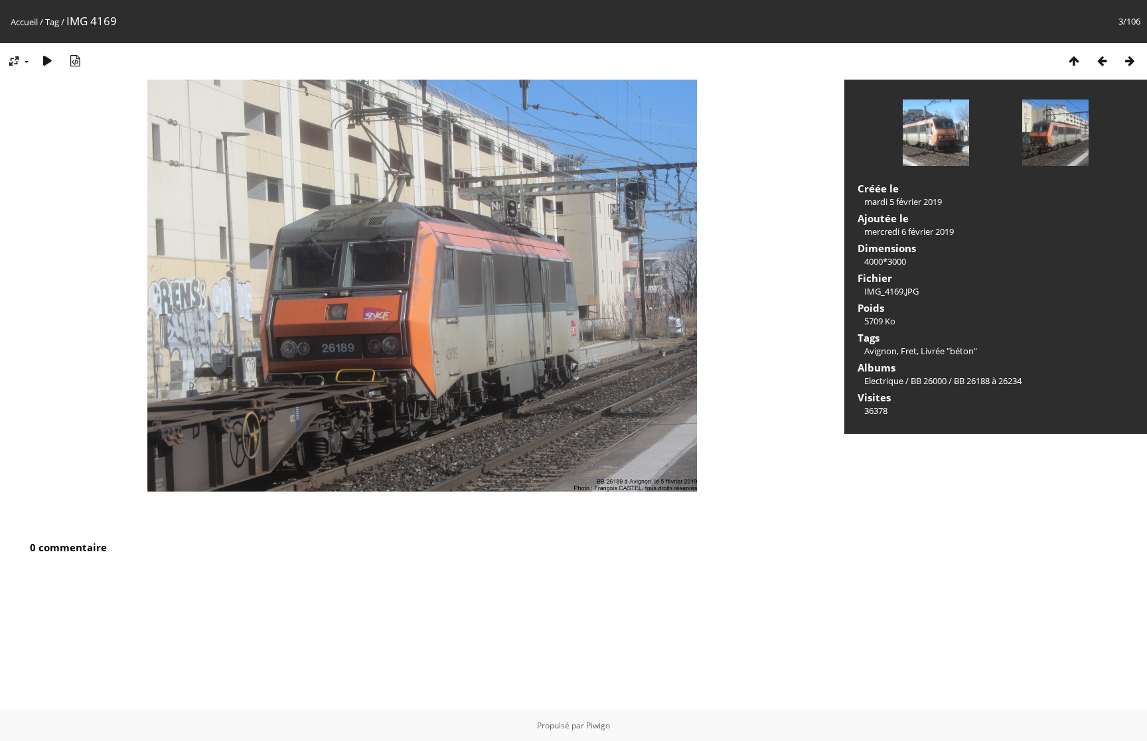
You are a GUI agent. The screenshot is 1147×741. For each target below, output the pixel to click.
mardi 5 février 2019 (903, 202)
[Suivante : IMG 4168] (1130, 60)
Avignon (880, 351)
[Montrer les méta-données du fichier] (75, 60)
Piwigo (598, 725)
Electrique (883, 381)
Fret (909, 351)
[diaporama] (47, 60)
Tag (52, 22)
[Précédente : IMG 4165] (1102, 60)
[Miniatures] (1074, 60)
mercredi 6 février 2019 (909, 231)
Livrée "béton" (949, 351)
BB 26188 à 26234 (988, 381)
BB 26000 (929, 381)
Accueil (24, 22)
